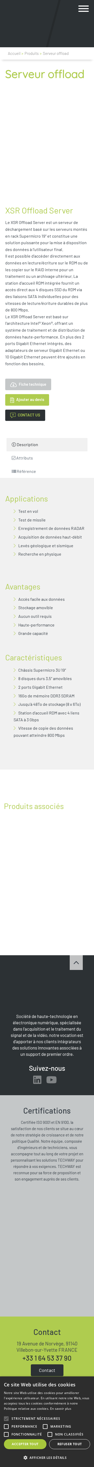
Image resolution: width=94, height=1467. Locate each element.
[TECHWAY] (21, 23)
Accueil (14, 53)
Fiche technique (32, 384)
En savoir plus (60, 1408)
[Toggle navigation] (83, 9)
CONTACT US (29, 415)
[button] (83, 9)
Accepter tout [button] (25, 1444)
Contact (47, 1370)
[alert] (47, 1421)
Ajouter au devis (29, 399)
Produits (32, 53)
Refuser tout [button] (69, 1444)
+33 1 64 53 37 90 (47, 1358)
